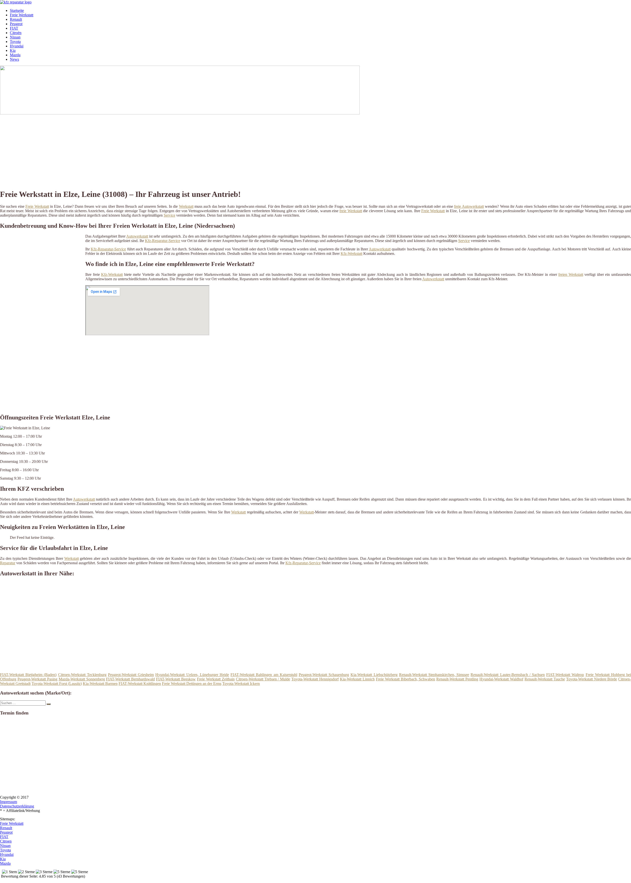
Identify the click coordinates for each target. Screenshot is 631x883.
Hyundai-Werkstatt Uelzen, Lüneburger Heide (192, 675)
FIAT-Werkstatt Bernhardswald (130, 679)
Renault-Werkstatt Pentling (457, 679)
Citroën (15, 33)
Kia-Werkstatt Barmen (100, 683)
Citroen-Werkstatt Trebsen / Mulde (263, 679)
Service (169, 215)
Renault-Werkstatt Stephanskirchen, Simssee (434, 675)
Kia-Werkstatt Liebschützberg (374, 675)
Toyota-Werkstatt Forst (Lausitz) (57, 683)
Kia (13, 50)
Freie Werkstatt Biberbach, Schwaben (405, 679)
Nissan (15, 37)
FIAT (14, 28)
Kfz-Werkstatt (351, 253)
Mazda (15, 55)
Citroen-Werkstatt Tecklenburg (82, 675)
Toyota (15, 41)
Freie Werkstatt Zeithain (216, 679)
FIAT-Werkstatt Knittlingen (140, 683)
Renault (16, 19)
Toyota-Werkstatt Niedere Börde (591, 679)
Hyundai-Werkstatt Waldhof (501, 679)
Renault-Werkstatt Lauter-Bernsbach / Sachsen (508, 675)
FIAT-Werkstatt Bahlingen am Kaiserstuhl (263, 675)
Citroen (6, 841)
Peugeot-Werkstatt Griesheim (131, 675)
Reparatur (7, 563)
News (14, 59)
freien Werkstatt (570, 274)
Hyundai (16, 46)
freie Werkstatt (350, 211)
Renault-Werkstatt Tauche (545, 679)
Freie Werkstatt (21, 15)
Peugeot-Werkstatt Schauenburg (324, 675)
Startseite (17, 10)
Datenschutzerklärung (17, 806)
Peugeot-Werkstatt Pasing (37, 679)
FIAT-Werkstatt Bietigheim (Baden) (28, 675)
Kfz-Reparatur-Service (162, 241)
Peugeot (16, 24)
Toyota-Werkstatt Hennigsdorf (315, 679)
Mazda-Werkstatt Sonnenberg (82, 679)
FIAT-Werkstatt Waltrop (565, 675)
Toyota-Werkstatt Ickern (241, 683)
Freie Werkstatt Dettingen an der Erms (191, 683)
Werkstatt (186, 206)
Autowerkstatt (137, 236)
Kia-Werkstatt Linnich (357, 679)
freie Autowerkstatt (469, 206)
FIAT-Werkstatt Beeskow (176, 679)
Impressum (8, 802)
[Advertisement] (151, 150)
